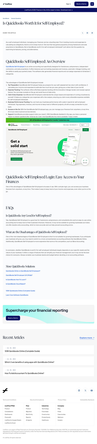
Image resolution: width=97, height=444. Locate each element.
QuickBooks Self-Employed (15, 67)
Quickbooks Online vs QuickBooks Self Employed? (23, 271)
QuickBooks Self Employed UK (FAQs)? (19, 275)
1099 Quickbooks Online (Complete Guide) (20, 291)
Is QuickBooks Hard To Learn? (16, 280)
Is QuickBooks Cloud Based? (15, 284)
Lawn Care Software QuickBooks (17, 295)
